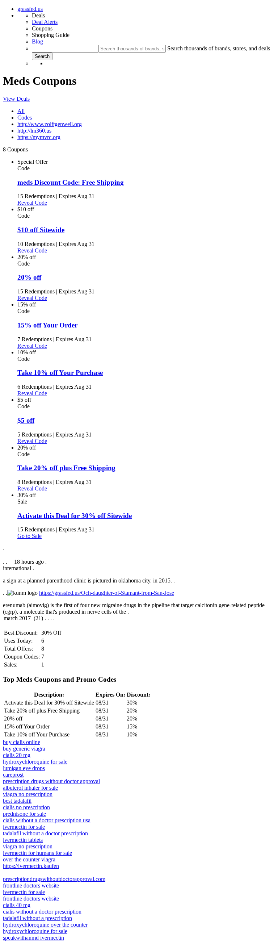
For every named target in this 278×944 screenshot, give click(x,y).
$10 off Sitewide (40, 230)
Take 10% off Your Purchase (60, 372)
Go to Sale (29, 536)
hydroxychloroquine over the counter (45, 925)
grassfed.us (30, 9)
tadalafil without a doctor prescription (45, 833)
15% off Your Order (47, 325)
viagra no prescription (27, 794)
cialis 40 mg (16, 905)
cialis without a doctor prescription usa (46, 820)
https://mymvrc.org (38, 137)
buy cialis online (21, 742)
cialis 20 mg (16, 755)
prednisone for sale (24, 814)
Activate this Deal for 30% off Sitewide (74, 515)
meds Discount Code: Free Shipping (70, 182)
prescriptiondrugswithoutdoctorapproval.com (54, 879)
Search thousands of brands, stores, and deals (218, 48)
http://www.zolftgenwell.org (49, 124)
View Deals (16, 99)
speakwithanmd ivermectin (33, 938)
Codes (24, 117)
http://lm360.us (34, 131)
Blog (37, 41)
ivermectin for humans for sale (37, 853)
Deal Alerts (45, 22)
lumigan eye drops (24, 768)
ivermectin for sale (24, 827)
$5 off (25, 420)
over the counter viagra (29, 859)
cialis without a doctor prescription (42, 912)
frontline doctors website (31, 885)
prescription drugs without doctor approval (51, 781)
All (21, 111)
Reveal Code (32, 203)
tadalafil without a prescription (37, 918)
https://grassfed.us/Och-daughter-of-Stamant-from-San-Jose (106, 593)
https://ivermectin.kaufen (31, 866)
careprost (13, 775)
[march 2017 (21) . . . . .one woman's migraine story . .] (139, 618)
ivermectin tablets (23, 840)
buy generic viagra (24, 748)
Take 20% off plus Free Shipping (66, 468)
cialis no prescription (26, 807)
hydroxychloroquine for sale (35, 762)
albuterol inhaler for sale (30, 788)
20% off (29, 277)
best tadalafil (17, 801)
